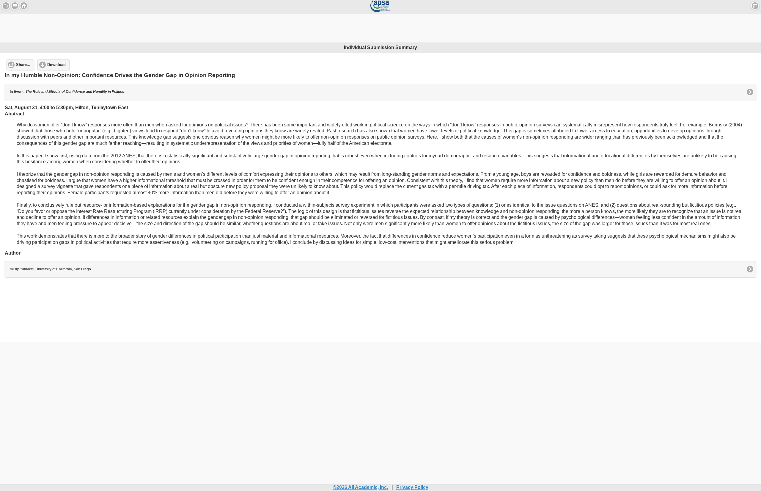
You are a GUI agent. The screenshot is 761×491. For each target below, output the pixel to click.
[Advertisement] (380, 27)
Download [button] (56, 65)
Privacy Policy (412, 487)
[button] (14, 5)
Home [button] (23, 5)
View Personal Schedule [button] (755, 5)
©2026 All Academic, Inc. (360, 487)
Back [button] (5, 5)
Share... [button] (23, 65)
